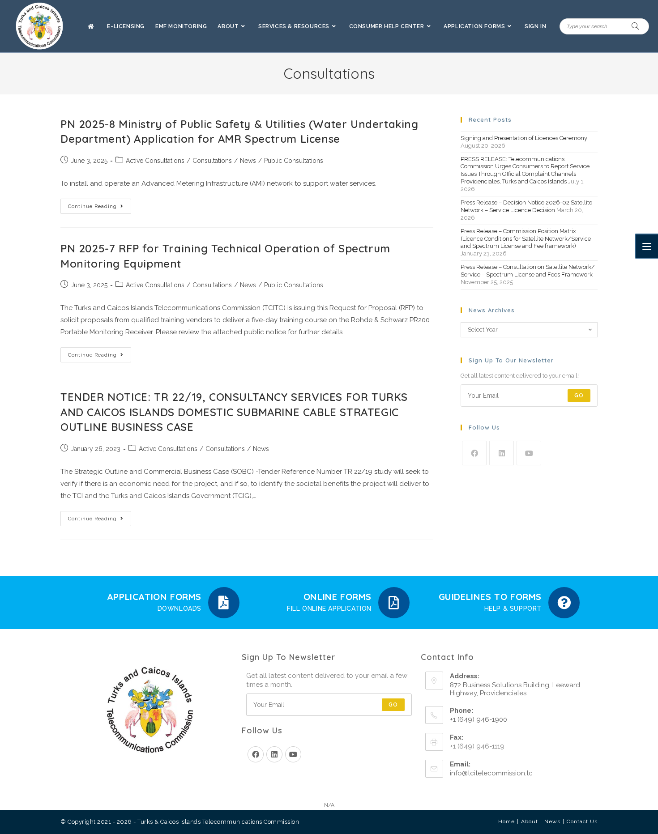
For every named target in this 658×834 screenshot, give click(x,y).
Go (579, 395)
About (529, 821)
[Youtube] (529, 453)
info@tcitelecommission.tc (491, 773)
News (248, 160)
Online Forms (337, 596)
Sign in (535, 26)
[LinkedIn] (501, 453)
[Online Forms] (394, 602)
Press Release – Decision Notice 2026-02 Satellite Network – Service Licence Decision (526, 206)
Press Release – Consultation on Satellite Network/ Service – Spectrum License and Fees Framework (528, 271)
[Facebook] (474, 453)
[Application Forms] (223, 602)
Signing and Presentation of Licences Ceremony (524, 138)
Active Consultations (155, 160)
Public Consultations (293, 160)
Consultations (212, 160)
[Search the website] (604, 26)
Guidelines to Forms (490, 596)
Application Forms (154, 596)
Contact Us (582, 821)
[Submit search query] (636, 26)
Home (506, 821)
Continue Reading (99, 204)
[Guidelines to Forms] (564, 602)
